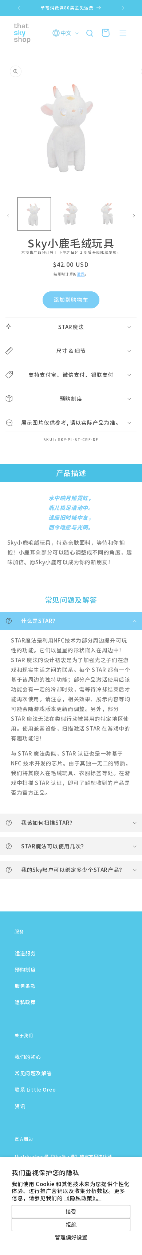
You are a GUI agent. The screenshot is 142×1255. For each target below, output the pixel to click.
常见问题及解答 (33, 1073)
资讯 (20, 1106)
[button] (123, 33)
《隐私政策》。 (82, 1198)
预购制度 (25, 969)
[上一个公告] (19, 8)
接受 (71, 1211)
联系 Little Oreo (35, 1089)
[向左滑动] (8, 216)
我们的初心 (28, 1056)
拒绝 (71, 1224)
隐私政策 (25, 1002)
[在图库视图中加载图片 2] (70, 214)
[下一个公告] (123, 8)
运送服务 (25, 953)
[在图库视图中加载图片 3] (107, 214)
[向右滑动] (134, 216)
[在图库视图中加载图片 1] (34, 214)
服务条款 (25, 985)
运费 (80, 274)
